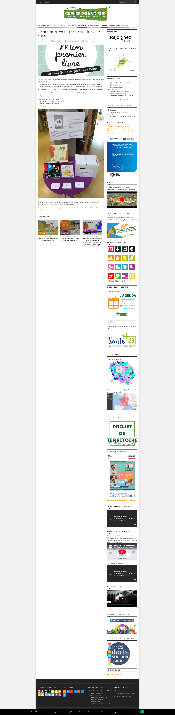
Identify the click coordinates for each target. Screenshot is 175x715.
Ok (142, 712)
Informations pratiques (118, 25)
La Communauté (45, 25)
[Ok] (172, 712)
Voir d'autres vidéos (113, 609)
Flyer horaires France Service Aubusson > (121, 500)
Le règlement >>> (43, 106)
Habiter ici (42, 233)
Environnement (94, 25)
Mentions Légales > (114, 674)
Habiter (63, 25)
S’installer (72, 25)
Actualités (71, 41)
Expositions (87, 233)
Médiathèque (85, 41)
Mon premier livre (43, 79)
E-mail (112, 89)
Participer (82, 25)
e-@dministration (44, 2)
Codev (104, 25)
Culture (77, 41)
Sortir (55, 25)
